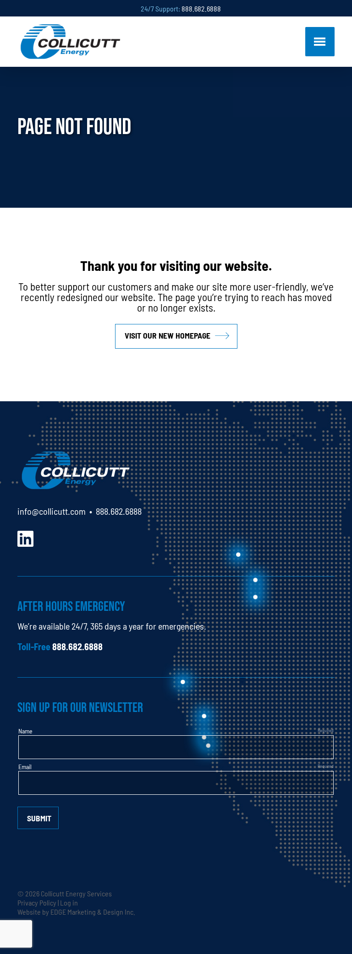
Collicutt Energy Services (76, 893)
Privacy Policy (36, 902)
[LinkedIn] (25, 537)
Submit (39, 818)
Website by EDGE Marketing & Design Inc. (76, 911)
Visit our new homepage (167, 335)
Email (25, 766)
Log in (69, 902)
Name (25, 731)
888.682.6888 (201, 8)
